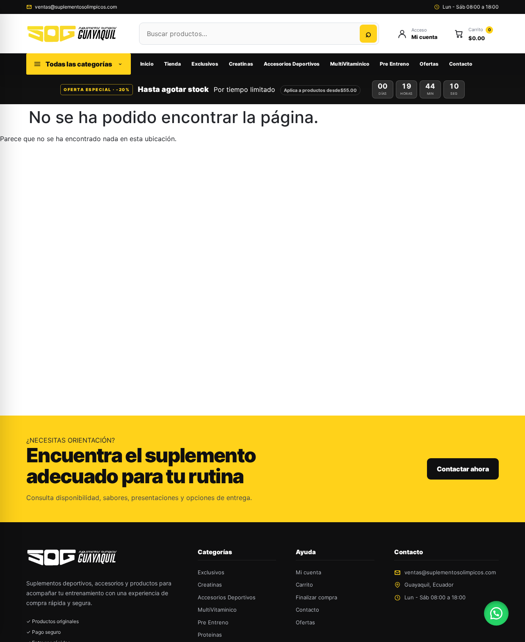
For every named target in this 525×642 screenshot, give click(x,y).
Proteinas (210, 634)
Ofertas (429, 64)
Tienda (172, 64)
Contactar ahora (463, 469)
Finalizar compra (316, 597)
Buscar (368, 34)
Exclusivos (205, 64)
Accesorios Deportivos (292, 64)
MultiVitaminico (349, 64)
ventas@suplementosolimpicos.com (76, 7)
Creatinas (241, 64)
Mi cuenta (308, 572)
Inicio (146, 64)
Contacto (460, 64)
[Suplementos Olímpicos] (74, 33)
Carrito (304, 584)
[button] (496, 613)
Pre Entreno (394, 64)
